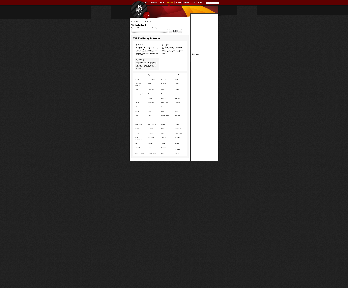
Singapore (151, 137)
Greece (137, 102)
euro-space (139, 44)
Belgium (163, 79)
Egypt (163, 94)
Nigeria (163, 124)
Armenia (163, 75)
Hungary (177, 102)
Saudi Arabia (178, 133)
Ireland (137, 111)
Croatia (163, 89)
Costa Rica (151, 89)
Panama (150, 128)
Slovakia (163, 137)
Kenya (136, 115)
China (136, 89)
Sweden (150, 143)
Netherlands (138, 124)
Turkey (150, 147)
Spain (136, 143)
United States (152, 153)
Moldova (163, 120)
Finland (137, 98)
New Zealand (152, 124)
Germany (177, 98)
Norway (177, 124)
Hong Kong (164, 102)
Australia (177, 75)
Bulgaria (163, 83)
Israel (149, 111)
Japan (176, 111)
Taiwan (177, 143)
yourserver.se (140, 59)
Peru (162, 128)
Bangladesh (151, 79)
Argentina (151, 75)
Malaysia (137, 120)
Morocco (177, 120)
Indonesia (164, 107)
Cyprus (177, 89)
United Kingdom (139, 153)
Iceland (137, 107)
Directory (170, 2)
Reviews (178, 2)
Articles (186, 2)
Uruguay (163, 153)
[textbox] (211, 3)
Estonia (177, 94)
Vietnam (177, 153)
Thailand (137, 147)
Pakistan (137, 128)
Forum (200, 2)
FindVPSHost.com (137, 21)
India (149, 107)
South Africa (178, 137)
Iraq (176, 107)
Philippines (178, 128)
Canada (177, 83)
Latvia (149, 115)
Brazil (149, 83)
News (193, 2)
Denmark (150, 94)
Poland (137, 133)
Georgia (163, 98)
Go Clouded (165, 44)
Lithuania (177, 115)
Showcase (154, 2)
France (150, 98)
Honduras (151, 102)
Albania (137, 75)
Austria (137, 79)
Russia (163, 133)
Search (162, 2)
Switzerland (164, 143)
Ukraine (163, 147)
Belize (176, 79)
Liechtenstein (165, 115)
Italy (162, 111)
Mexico (150, 120)
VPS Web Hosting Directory (152, 21)
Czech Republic (139, 94)
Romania (150, 133)
